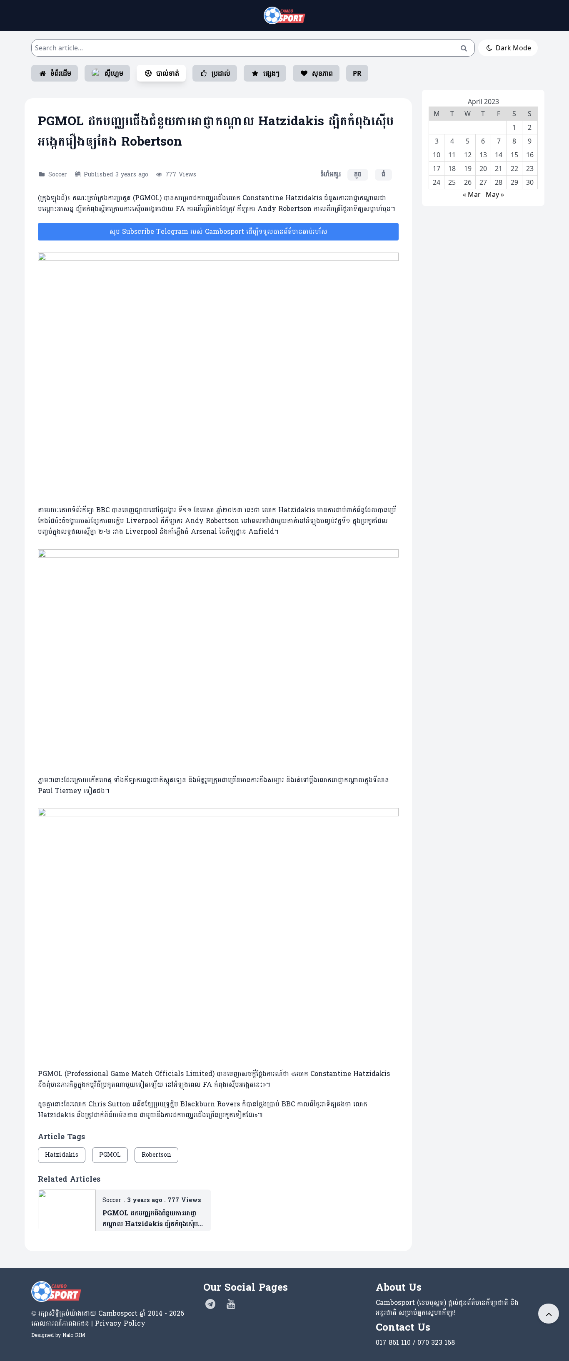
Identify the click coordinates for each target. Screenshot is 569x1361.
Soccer (57, 174)
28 (498, 182)
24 (436, 182)
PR (357, 73)
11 (452, 154)
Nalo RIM (73, 1335)
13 (483, 154)
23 (530, 168)
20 (483, 168)
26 (468, 182)
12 (468, 154)
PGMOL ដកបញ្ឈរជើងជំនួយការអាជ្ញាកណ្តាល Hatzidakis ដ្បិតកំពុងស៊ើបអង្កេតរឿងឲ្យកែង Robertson (150, 1219)
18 (452, 168)
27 (483, 182)
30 (530, 182)
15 (514, 154)
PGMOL (110, 1155)
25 (452, 182)
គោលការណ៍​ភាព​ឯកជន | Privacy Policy (88, 1323)
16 (530, 154)
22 (514, 168)
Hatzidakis (61, 1155)
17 (436, 168)
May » (495, 194)
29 (514, 182)
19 (468, 168)
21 (498, 168)
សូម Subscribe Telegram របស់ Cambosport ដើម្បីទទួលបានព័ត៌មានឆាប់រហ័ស (218, 232)
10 (436, 154)
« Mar (472, 194)
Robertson (156, 1155)
